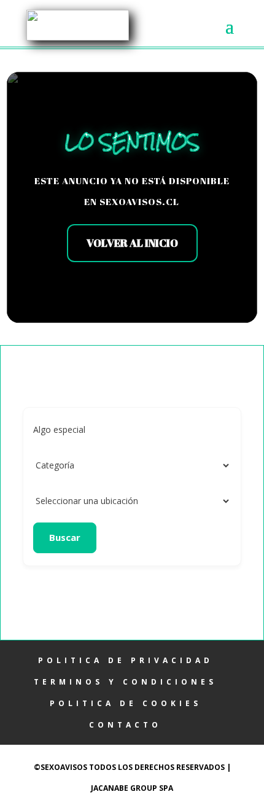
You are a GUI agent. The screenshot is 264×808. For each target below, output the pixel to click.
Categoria (52, 465)
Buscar (64, 537)
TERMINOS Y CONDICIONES (125, 682)
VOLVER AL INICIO (132, 243)
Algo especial (59, 429)
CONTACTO (125, 725)
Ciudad (46, 501)
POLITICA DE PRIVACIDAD (125, 660)
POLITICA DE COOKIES (125, 703)
